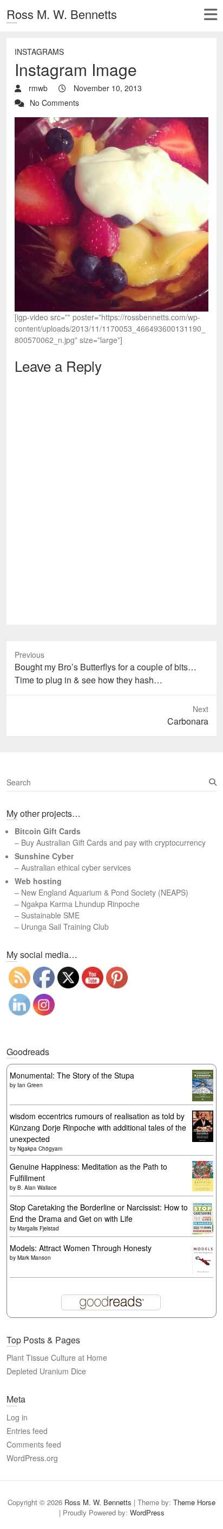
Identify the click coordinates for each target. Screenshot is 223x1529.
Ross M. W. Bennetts (61, 13)
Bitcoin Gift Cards (48, 831)
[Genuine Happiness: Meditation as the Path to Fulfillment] (202, 1166)
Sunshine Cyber (44, 856)
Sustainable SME (50, 915)
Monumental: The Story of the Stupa (72, 1075)
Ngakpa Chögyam (39, 1148)
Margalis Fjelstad (38, 1228)
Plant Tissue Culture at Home (56, 1357)
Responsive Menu (210, 14)
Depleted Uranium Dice (46, 1371)
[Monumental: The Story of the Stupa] (202, 1075)
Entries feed (27, 1430)
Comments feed (33, 1444)
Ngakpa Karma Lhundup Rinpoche (80, 903)
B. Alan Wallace (37, 1187)
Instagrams (39, 51)
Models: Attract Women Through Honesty (81, 1247)
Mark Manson (34, 1257)
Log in (17, 1417)
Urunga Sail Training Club (65, 926)
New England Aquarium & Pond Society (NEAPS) (104, 892)
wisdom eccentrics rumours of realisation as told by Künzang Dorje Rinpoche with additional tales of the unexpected (98, 1127)
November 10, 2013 (106, 88)
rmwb (37, 88)
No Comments (54, 102)
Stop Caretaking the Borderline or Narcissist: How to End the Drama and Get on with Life (99, 1213)
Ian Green (30, 1085)
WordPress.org (32, 1457)
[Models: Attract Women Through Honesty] (202, 1247)
